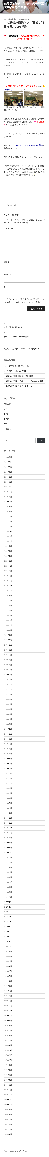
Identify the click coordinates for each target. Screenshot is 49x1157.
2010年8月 (8, 951)
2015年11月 (8, 828)
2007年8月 (8, 1070)
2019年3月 (8, 670)
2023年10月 (8, 492)
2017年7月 (8, 744)
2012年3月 (8, 892)
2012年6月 (8, 887)
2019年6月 (8, 660)
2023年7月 (8, 502)
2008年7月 (8, 1030)
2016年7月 (8, 793)
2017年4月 (8, 759)
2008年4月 (8, 1045)
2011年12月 (8, 902)
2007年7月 (8, 1075)
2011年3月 (8, 937)
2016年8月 (8, 788)
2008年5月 (8, 1040)
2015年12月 (8, 823)
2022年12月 (8, 531)
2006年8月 (8, 1114)
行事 (5, 424)
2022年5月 (8, 561)
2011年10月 (8, 907)
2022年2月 (8, 576)
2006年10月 (8, 1105)
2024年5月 (8, 477)
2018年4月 (8, 719)
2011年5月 (8, 927)
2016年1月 (8, 818)
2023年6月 (8, 506)
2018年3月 (8, 724)
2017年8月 (8, 739)
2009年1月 (8, 1001)
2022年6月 (8, 556)
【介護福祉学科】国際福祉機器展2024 (19, 376)
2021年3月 (8, 615)
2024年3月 (8, 482)
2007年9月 (8, 1065)
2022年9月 (8, 546)
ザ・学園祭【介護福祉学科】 (15, 371)
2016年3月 (8, 813)
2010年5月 (8, 961)
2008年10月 (8, 1016)
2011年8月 (8, 912)
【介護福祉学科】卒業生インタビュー (19, 386)
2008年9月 (8, 1021)
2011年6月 (8, 922)
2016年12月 (8, 773)
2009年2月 (8, 996)
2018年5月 (8, 714)
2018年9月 (8, 694)
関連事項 (7, 429)
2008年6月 (8, 1035)
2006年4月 (8, 1134)
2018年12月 (8, 684)
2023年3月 (8, 516)
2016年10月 (8, 783)
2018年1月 (8, 729)
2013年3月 (8, 872)
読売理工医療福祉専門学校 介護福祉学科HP (22, 349)
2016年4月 (8, 808)
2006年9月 (8, 1110)
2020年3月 (8, 635)
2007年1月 (8, 1090)
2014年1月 (8, 858)
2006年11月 (8, 1100)
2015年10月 (8, 833)
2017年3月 (8, 764)
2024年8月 (8, 472)
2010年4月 (8, 966)
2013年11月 (8, 862)
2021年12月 (8, 581)
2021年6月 (8, 605)
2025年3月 (8, 457)
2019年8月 (8, 650)
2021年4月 (8, 610)
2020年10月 (8, 625)
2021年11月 (8, 586)
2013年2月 (8, 877)
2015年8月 (8, 838)
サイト (6, 287)
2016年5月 (8, 803)
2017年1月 (8, 769)
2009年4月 (8, 991)
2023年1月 (8, 526)
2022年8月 (8, 551)
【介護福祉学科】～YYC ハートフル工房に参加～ (24, 381)
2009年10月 (8, 971)
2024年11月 (8, 462)
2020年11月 (8, 620)
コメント (8, 228)
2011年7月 (8, 917)
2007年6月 (8, 1080)
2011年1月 (8, 942)
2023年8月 (8, 497)
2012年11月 (8, 882)
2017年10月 (8, 734)
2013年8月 (8, 867)
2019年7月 (8, 655)
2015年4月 (8, 848)
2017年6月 (8, 749)
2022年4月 (8, 566)
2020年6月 (8, 630)
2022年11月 (8, 536)
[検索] (41, 440)
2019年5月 (8, 665)
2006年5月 (8, 1129)
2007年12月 (8, 1050)
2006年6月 (8, 1124)
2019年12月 (8, 640)
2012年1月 (8, 897)
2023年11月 (8, 487)
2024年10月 (8, 467)
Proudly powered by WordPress (15, 1151)
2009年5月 (8, 986)
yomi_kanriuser (24, 19)
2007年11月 (8, 1055)
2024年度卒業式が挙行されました (17, 366)
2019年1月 (8, 679)
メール (7, 274)
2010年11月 (8, 946)
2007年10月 (8, 1060)
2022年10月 (8, 541)
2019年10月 (8, 645)
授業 (14, 205)
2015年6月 (8, 843)
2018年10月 (8, 689)
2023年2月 (8, 521)
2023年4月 (8, 511)
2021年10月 (8, 590)
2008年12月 (8, 1006)
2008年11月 (8, 1011)
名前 (6, 262)
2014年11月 (8, 853)
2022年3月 (8, 571)
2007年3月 (8, 1085)
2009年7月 (8, 976)
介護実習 (9, 205)
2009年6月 (8, 981)
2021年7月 (8, 600)
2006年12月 (8, 1095)
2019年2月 (8, 675)
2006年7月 (8, 1119)
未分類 (6, 414)
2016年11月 (8, 778)
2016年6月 (8, 798)
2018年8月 (8, 699)
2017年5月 (8, 754)
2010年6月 (8, 956)
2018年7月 (8, 704)
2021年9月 (8, 595)
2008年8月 (8, 1026)
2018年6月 (8, 709)
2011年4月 (8, 932)
